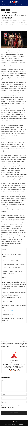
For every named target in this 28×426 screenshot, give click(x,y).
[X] (6, 28)
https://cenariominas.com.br (14, 362)
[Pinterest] (9, 28)
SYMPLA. (12, 311)
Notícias (6, 7)
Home (2, 7)
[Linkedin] (16, 370)
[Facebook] (2, 28)
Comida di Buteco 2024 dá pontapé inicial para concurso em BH (20, 345)
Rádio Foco (10, 421)
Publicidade (17, 421)
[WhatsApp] (12, 28)
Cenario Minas (5, 24)
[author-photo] (14, 358)
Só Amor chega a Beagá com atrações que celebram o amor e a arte (7, 345)
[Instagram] (13, 370)
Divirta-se (12, 7)
